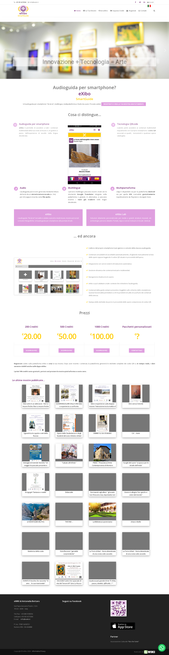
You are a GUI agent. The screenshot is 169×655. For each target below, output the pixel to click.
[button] (4, 50)
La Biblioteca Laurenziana (102, 522)
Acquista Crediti (118, 11)
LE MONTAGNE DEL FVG (35, 522)
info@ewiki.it (34, 2)
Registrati (132, 11)
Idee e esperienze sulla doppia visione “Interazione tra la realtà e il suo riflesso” (102, 406)
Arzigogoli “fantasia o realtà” (35, 492)
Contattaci (136, 350)
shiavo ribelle (136, 522)
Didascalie (69, 492)
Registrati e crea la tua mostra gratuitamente (124, 104)
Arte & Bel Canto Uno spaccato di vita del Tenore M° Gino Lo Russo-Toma (69, 583)
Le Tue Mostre (91, 11)
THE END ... (69, 522)
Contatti (143, 11)
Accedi (151, 2)
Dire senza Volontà (136, 404)
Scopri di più (31, 350)
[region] (84, 50)
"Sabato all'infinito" (69, 463)
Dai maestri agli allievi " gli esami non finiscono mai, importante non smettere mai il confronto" (102, 495)
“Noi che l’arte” (133, 641)
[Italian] (150, 6)
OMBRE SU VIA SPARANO (102, 433)
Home (78, 11)
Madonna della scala (36, 551)
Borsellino (104, 11)
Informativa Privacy (38, 651)
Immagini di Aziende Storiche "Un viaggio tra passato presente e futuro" (35, 465)
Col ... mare (136, 433)
